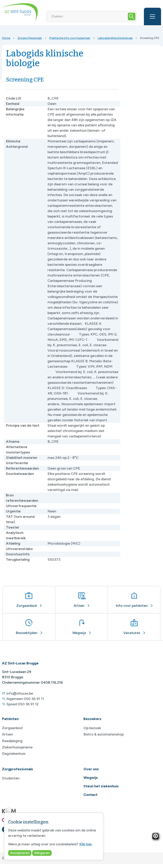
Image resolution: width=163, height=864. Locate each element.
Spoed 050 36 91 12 (22, 704)
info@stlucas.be (19, 693)
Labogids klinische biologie (115, 38)
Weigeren (42, 853)
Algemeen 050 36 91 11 (25, 699)
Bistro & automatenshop (103, 734)
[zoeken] (131, 16)
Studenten (10, 778)
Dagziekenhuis (13, 753)
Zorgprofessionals (29, 38)
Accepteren (19, 853)
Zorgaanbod (12, 728)
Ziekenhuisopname (17, 747)
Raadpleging (12, 741)
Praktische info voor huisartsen (69, 38)
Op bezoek (92, 728)
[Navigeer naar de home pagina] (20, 12)
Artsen (7, 734)
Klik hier (85, 844)
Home (6, 38)
